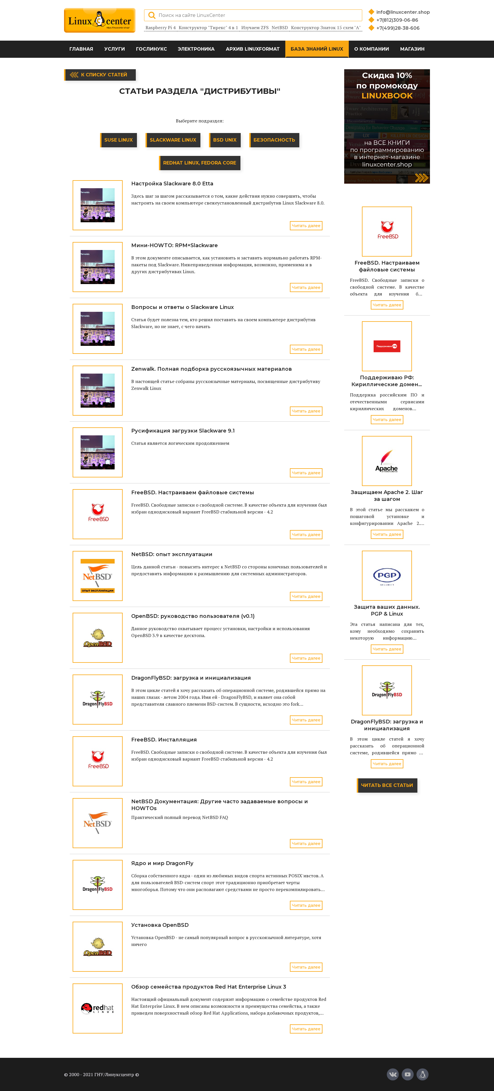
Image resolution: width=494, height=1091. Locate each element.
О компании (371, 49)
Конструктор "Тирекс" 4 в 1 (208, 27)
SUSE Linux (118, 140)
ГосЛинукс (151, 49)
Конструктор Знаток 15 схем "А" (326, 27)
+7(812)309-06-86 (397, 20)
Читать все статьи (387, 785)
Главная (81, 49)
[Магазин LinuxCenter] (423, 1074)
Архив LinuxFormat (253, 49)
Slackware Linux (173, 140)
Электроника (196, 49)
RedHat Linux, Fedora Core (199, 163)
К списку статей (104, 75)
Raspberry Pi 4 (161, 27)
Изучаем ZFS (255, 27)
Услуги (114, 49)
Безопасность (274, 140)
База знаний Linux (317, 49)
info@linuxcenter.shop (403, 12)
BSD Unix (224, 140)
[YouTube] (408, 1074)
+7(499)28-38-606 (398, 28)
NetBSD (280, 27)
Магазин (412, 49)
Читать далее (306, 225)
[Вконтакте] (393, 1074)
